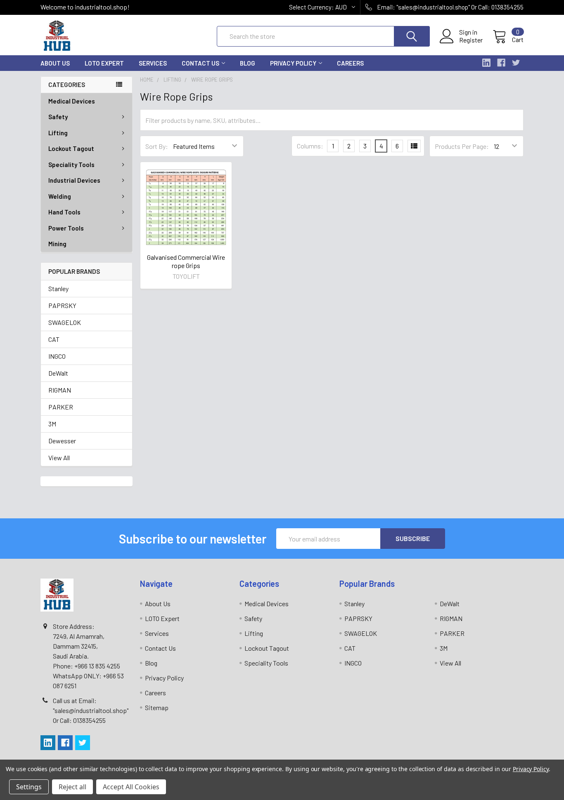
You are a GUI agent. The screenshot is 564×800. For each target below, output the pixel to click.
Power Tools (66, 228)
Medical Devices (71, 101)
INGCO (57, 356)
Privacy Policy (293, 63)
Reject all (72, 786)
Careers (350, 63)
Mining (57, 243)
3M (52, 424)
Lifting (58, 132)
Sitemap (156, 707)
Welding (59, 196)
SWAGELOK (64, 322)
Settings (29, 786)
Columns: (310, 146)
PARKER (60, 407)
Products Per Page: (462, 146)
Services (153, 63)
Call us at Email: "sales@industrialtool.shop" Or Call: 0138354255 (90, 710)
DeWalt (58, 373)
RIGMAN (59, 390)
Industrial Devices (74, 180)
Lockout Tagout (71, 148)
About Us (55, 63)
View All (59, 457)
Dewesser (62, 441)
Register (471, 40)
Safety (58, 116)
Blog (247, 63)
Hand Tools (64, 212)
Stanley (58, 288)
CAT (53, 339)
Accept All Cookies (131, 786)
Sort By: (156, 146)
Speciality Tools (71, 164)
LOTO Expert (104, 63)
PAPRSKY (62, 305)
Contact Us (200, 63)
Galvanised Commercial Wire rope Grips (186, 261)
